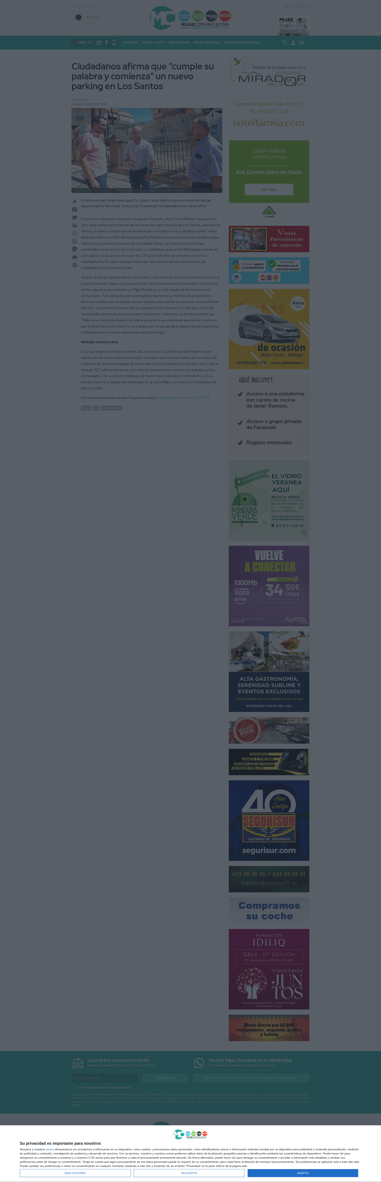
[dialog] (190, 1153)
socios (50, 1149)
